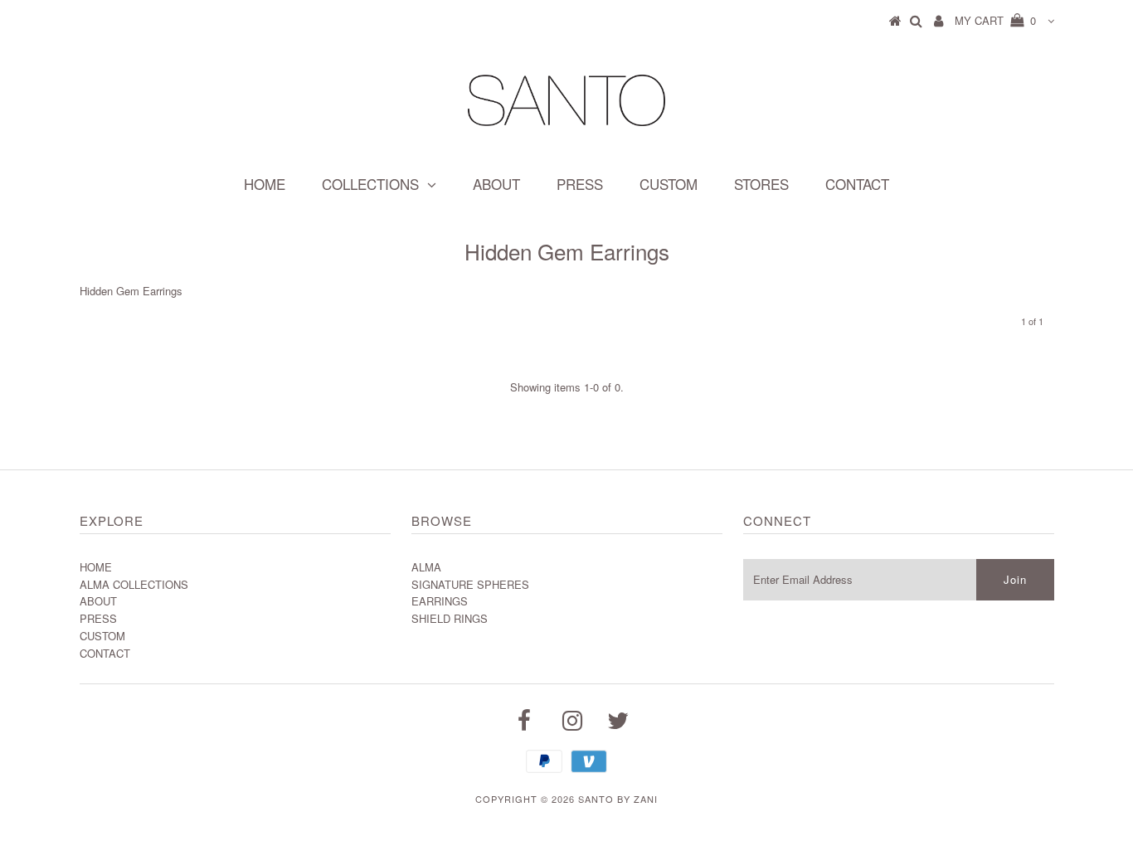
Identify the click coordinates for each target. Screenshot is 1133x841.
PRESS (580, 183)
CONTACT (857, 183)
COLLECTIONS (370, 183)
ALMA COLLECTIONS (134, 584)
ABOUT (496, 183)
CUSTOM (668, 183)
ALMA (426, 567)
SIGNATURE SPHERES (470, 584)
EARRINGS (439, 601)
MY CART (995, 20)
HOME (264, 183)
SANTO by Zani (618, 798)
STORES (761, 183)
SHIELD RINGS (449, 618)
